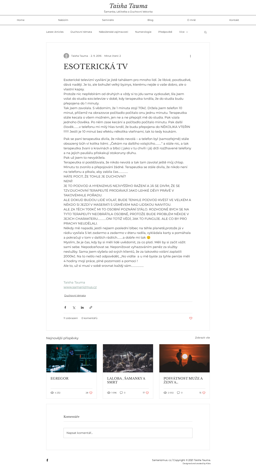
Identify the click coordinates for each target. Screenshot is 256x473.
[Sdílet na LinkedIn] (82, 307)
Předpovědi (165, 31)
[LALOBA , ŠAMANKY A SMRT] (128, 358)
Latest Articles (55, 31)
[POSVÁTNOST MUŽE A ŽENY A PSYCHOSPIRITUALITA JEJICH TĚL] (184, 358)
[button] (205, 32)
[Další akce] (190, 56)
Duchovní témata (81, 31)
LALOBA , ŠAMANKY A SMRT (126, 380)
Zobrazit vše (202, 337)
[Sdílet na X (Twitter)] (73, 307)
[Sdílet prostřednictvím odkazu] (90, 307)
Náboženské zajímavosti (113, 31)
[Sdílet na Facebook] (65, 307)
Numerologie (143, 31)
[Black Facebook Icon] (47, 460)
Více (181, 31)
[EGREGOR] (71, 358)
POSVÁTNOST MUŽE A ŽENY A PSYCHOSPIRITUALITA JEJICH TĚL (183, 380)
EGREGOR (59, 378)
